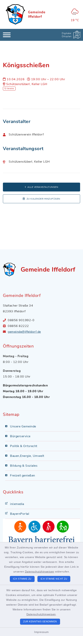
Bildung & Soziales (23, 466)
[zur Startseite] (15, 14)
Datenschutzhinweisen (39, 571)
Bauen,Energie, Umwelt (27, 456)
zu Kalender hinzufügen (43, 198)
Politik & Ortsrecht (23, 446)
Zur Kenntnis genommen (40, 621)
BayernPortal (19, 514)
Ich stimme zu (22, 578)
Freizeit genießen (22, 475)
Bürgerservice (20, 436)
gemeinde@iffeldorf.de (24, 332)
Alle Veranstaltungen (42, 187)
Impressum (41, 631)
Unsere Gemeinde (23, 426)
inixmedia (17, 504)
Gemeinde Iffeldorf (36, 14)
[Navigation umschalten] (7, 35)
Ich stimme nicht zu (54, 578)
